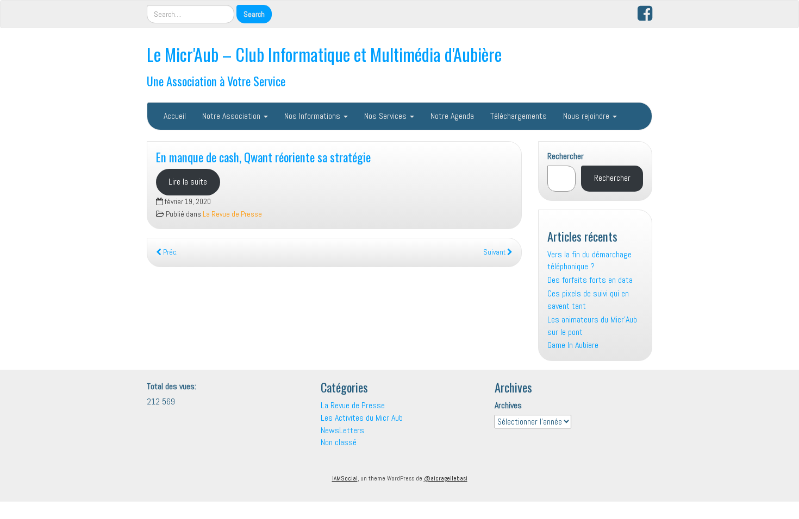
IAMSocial (345, 478)
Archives (508, 405)
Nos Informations (313, 116)
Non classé (339, 442)
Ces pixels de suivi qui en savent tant (588, 300)
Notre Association (232, 116)
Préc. (169, 252)
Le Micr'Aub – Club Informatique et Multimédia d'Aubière (324, 54)
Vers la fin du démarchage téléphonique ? (589, 261)
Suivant (495, 252)
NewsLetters (342, 430)
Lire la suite (187, 181)
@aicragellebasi (445, 478)
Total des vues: (172, 386)
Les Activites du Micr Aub (362, 417)
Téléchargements (518, 116)
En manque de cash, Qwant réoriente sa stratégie (263, 157)
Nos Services (386, 116)
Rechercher (565, 156)
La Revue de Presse (232, 214)
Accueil (175, 116)
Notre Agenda (452, 116)
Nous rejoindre (587, 116)
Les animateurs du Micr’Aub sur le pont (592, 326)
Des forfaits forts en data (590, 280)
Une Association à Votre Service (216, 81)
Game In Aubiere (572, 345)
